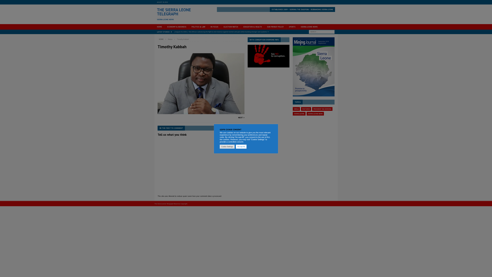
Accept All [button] (241, 147)
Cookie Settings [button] (227, 147)
